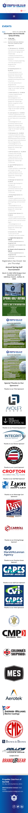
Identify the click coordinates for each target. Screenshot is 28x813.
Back (3, 32)
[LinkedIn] (22, 806)
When (5, 38)
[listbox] (19, 32)
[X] (18, 806)
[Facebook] (14, 806)
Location (5, 42)
